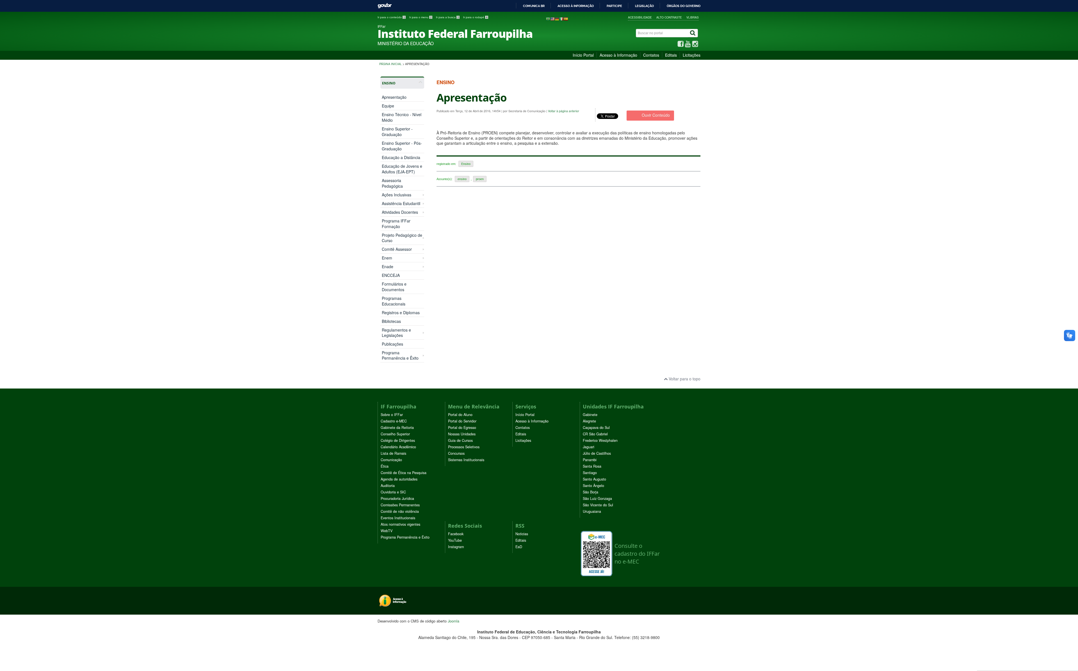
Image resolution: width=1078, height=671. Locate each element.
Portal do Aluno (460, 414)
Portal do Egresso (462, 427)
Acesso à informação (576, 6)
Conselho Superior (395, 433)
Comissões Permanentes (400, 504)
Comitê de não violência (400, 511)
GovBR (385, 5)
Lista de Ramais (393, 453)
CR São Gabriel (595, 433)
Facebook (455, 533)
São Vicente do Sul (598, 504)
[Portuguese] (548, 18)
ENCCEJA (391, 275)
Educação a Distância (401, 157)
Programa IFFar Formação (396, 223)
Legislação (644, 6)
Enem (387, 258)
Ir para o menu (420, 17)
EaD (518, 546)
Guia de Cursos (460, 440)
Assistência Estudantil (401, 203)
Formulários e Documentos (394, 286)
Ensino (466, 164)
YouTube (455, 540)
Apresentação (394, 97)
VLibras (692, 17)
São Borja (590, 492)
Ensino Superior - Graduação (397, 131)
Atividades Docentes (400, 212)
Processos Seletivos (463, 446)
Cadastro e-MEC (394, 421)
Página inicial (390, 64)
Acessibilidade (640, 17)
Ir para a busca (447, 17)
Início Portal (583, 55)
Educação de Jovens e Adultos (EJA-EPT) (402, 168)
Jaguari (588, 446)
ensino (462, 179)
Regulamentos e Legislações (396, 332)
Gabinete (590, 414)
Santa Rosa (592, 466)
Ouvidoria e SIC (393, 492)
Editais (671, 55)
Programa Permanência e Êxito (400, 355)
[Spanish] (566, 18)
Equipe (388, 106)
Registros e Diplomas (401, 312)
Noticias (521, 533)
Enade (387, 266)
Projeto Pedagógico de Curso (402, 238)
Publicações (392, 344)
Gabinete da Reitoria (397, 427)
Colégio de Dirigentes (398, 440)
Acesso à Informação (618, 55)
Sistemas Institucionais (466, 459)
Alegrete (589, 421)
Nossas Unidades (462, 433)
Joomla (453, 621)
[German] (557, 18)
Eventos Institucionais (398, 517)
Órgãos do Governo (683, 6)
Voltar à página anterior (563, 111)
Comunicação (391, 459)
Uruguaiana (592, 511)
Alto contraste (669, 17)
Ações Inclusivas (396, 194)
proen (480, 179)
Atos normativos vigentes (400, 524)
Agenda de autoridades (399, 479)
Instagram (456, 546)
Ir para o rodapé (475, 17)
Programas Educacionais (393, 301)
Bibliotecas (391, 321)
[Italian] (561, 18)
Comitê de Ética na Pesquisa (403, 472)
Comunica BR (534, 6)
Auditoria (388, 485)
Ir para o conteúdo (391, 17)
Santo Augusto (594, 479)
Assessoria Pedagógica (392, 183)
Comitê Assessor (397, 249)
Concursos (456, 453)
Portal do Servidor (462, 421)
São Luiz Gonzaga (597, 498)
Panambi (590, 459)
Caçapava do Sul (596, 427)
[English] (552, 18)
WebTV (386, 530)
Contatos (651, 55)
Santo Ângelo (593, 485)
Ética (385, 466)
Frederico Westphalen (600, 440)
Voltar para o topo (684, 379)
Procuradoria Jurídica (397, 498)
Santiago (590, 472)
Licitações (691, 55)
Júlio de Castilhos (597, 453)
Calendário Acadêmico (398, 446)
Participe (614, 6)
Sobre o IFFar (392, 414)
